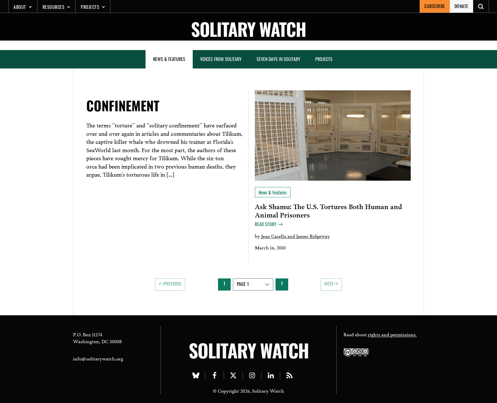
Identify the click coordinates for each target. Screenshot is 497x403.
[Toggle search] (481, 6)
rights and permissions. (392, 334)
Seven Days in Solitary (278, 59)
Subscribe (434, 6)
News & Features (169, 59)
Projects (90, 6)
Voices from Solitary (221, 59)
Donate (461, 6)
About (20, 6)
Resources (54, 6)
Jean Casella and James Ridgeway (295, 235)
